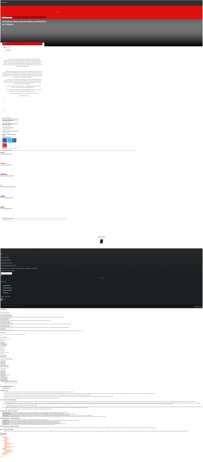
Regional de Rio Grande (7, 287)
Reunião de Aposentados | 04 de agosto (6, 197)
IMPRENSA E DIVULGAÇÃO (9, 443)
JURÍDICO (6, 442)
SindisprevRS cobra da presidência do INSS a (7, 186)
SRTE (4, 110)
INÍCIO (3, 436)
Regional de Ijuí (5, 292)
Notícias (4, 42)
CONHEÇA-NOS (5, 437)
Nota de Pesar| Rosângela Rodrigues (6, 208)
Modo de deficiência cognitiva (5, 321)
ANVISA (6, 445)
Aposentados (2, 174)
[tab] (101, 285)
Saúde (4, 207)
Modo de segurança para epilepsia (6, 314)
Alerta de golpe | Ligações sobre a (6, 164)
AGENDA (4, 453)
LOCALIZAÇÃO (7, 438)
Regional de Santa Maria (7, 290)
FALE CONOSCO (5, 454)
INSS (3, 152)
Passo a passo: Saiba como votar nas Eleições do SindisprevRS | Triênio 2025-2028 (10, 120)
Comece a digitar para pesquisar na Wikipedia (17, 334)
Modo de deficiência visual (4, 318)
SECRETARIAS (5, 440)
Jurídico (4, 163)
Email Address (3, 271)
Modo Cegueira (3, 328)
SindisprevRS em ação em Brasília (7, 127)
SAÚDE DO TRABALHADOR (9, 446)
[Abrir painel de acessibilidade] (0, 432)
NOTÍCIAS (4, 448)
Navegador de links (3, 379)
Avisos (1, 152)
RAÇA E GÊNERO (7, 444)
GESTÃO (6, 439)
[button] (0, 335)
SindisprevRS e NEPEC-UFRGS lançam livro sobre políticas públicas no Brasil (10, 124)
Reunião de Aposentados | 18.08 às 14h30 (7, 175)
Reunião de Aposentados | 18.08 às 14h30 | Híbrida (9, 135)
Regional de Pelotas (6, 285)
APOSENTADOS (7, 447)
